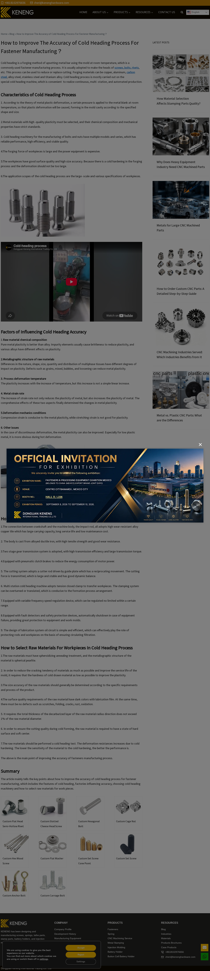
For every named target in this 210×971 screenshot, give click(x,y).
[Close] (200, 444)
